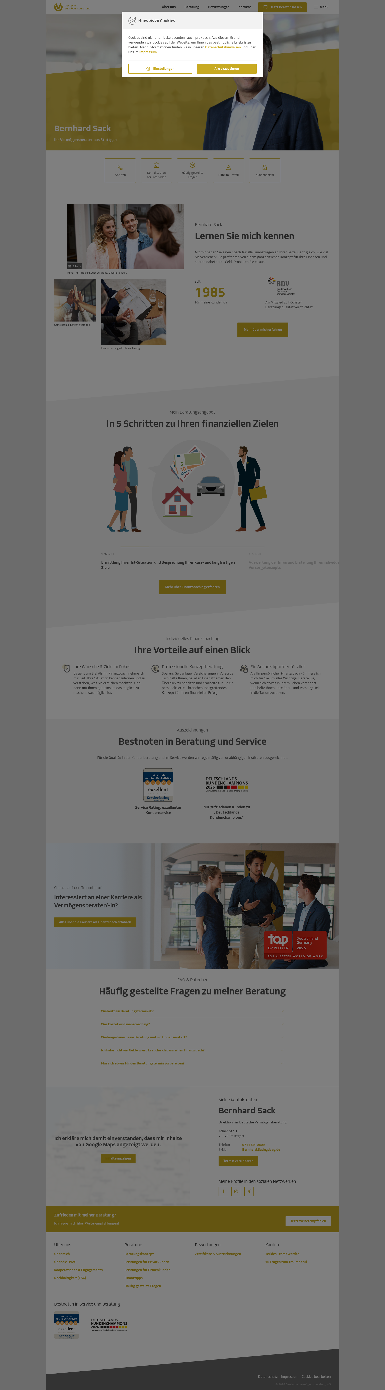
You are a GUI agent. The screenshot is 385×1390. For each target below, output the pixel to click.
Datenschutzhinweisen (223, 47)
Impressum (148, 52)
